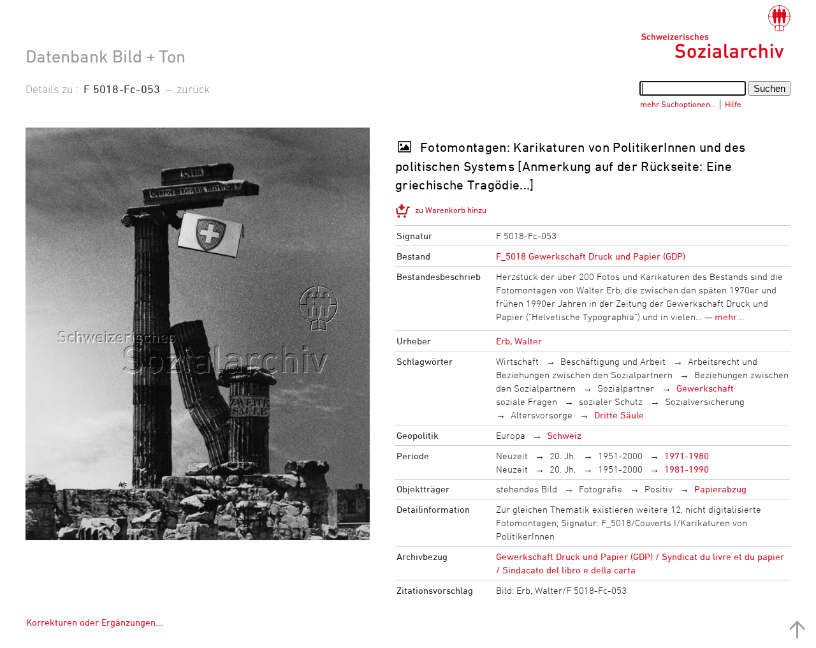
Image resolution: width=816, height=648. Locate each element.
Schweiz (564, 435)
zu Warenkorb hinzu (450, 210)
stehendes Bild (526, 488)
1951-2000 (620, 455)
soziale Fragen (526, 401)
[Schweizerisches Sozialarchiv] (715, 32)
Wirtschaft (517, 361)
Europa (510, 435)
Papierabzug (720, 488)
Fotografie (600, 488)
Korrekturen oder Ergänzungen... (94, 622)
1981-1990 (686, 469)
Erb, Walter (519, 340)
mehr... (730, 316)
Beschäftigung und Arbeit (613, 361)
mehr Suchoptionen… (678, 104)
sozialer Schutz (611, 401)
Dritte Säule (619, 414)
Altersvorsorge (541, 414)
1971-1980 (686, 455)
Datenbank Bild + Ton (106, 56)
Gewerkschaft (705, 388)
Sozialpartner (625, 388)
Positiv (659, 488)
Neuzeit (512, 455)
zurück (193, 88)
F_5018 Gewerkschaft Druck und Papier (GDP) (590, 256)
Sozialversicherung (705, 401)
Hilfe (733, 104)
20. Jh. (563, 455)
